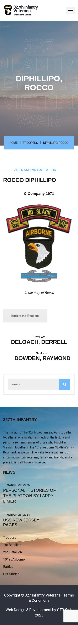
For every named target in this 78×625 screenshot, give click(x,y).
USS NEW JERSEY (21, 520)
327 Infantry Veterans (43, 595)
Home (14, 143)
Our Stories (11, 574)
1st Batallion (12, 545)
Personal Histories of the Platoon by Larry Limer (29, 495)
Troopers (30, 143)
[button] (70, 10)
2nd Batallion (12, 552)
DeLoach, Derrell (39, 342)
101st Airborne (14, 559)
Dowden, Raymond (42, 358)
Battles (8, 567)
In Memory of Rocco (39, 293)
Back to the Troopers (25, 315)
